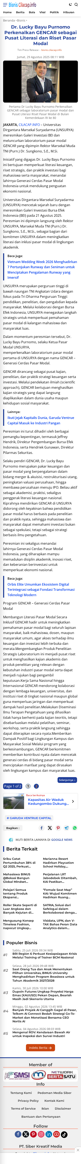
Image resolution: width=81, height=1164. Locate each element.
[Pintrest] (58, 828)
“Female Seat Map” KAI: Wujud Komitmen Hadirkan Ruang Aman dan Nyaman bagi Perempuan (60, 893)
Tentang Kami (21, 1093)
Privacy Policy (28, 1101)
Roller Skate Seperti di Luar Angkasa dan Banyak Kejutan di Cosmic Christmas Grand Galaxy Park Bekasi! (20, 909)
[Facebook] (18, 1134)
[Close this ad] (78, 1150)
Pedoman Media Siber (54, 1093)
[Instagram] (41, 1134)
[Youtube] (56, 1134)
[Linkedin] (48, 1134)
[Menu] (6, 4)
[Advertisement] (40, 1159)
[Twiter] (25, 1134)
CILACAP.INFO (29, 124)
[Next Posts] (73, 802)
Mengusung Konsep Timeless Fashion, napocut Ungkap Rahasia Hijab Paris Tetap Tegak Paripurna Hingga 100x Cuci (20, 924)
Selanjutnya (66, 780)
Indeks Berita (38, 1048)
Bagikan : (12, 828)
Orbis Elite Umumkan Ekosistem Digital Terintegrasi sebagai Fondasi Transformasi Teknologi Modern (41, 589)
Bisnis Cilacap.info (22, 4)
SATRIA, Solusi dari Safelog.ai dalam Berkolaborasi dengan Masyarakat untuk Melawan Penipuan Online (60, 909)
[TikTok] (64, 1134)
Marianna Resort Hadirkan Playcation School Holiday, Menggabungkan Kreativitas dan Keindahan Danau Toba (58, 862)
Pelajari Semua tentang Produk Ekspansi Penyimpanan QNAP (18, 893)
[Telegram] (66, 828)
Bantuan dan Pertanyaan (40, 1117)
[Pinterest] (33, 1134)
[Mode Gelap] (70, 4)
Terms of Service (23, 1108)
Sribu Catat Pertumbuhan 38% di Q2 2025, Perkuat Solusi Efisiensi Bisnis (19, 862)
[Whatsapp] (75, 828)
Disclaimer (63, 1108)
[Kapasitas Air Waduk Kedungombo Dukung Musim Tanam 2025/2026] (13, 801)
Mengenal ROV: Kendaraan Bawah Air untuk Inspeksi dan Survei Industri (41, 1034)
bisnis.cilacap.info (51, 50)
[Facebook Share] (41, 828)
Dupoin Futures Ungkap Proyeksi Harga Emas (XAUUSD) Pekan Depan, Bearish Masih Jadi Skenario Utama (43, 995)
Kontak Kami (54, 1101)
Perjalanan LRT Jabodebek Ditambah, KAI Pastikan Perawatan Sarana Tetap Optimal (60, 878)
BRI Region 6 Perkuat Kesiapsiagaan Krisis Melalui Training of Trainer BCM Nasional (44, 955)
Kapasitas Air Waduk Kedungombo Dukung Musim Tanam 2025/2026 (47, 802)
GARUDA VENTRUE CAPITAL (30, 818)
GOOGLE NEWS (61, 840)
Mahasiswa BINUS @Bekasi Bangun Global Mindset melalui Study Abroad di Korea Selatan (19, 878)
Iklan (45, 1108)
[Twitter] (50, 828)
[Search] (76, 4)
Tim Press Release (28, 50)
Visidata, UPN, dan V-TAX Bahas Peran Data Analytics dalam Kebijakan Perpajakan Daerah (60, 924)
